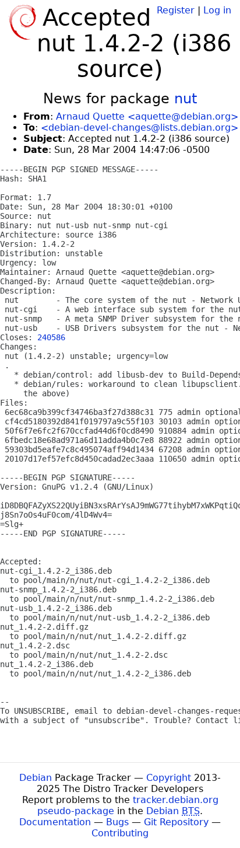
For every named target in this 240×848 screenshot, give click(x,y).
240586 (51, 337)
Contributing (120, 833)
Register (176, 10)
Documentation (55, 822)
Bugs (117, 822)
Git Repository (176, 822)
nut (185, 98)
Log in (217, 10)
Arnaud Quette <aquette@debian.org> (147, 116)
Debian (35, 777)
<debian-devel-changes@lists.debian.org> (139, 127)
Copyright (168, 777)
